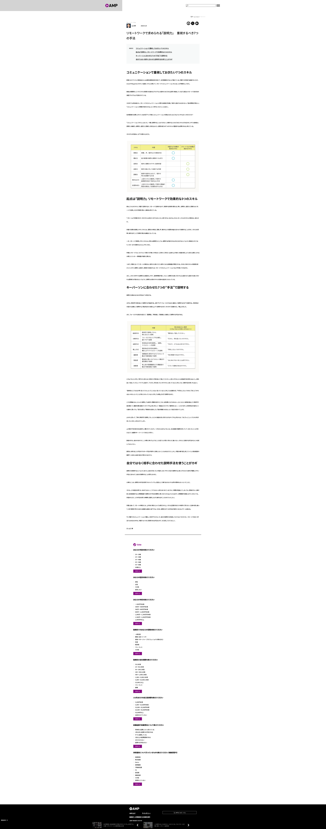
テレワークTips (132, 22)
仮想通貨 (138, 765)
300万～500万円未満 (141, 607)
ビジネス (196, 17)
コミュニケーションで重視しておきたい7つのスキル (152, 48)
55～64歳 (138, 565)
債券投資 (138, 775)
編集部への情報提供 (135, 817)
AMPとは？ (132, 813)
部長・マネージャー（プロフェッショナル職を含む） (149, 639)
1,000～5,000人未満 (141, 677)
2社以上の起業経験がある (143, 737)
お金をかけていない (141, 715)
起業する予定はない (141, 742)
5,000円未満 (139, 702)
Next (188, 825)
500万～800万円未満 (141, 609)
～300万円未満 (139, 604)
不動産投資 (138, 767)
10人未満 (138, 664)
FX (136, 770)
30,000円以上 (139, 712)
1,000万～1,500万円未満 (142, 614)
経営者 (137, 644)
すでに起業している (141, 735)
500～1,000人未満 (140, 675)
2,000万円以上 (139, 620)
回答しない (138, 590)
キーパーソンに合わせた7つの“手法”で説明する (151, 56)
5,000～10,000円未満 (141, 705)
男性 (136, 582)
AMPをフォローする (180, 812)
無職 (136, 687)
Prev (138, 825)
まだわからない (139, 740)
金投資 (137, 772)
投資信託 (138, 757)
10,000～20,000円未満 (142, 707)
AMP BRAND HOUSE (135, 821)
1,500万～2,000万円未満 (142, 617)
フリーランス (138, 647)
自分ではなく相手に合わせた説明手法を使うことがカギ (154, 59)
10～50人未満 (139, 667)
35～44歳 (138, 559)
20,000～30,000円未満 (142, 710)
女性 (136, 584)
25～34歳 (138, 557)
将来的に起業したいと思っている (144, 730)
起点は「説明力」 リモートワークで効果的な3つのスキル (154, 52)
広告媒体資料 (146, 817)
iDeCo (137, 762)
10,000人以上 (139, 682)
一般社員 (138, 634)
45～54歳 (138, 562)
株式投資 (138, 760)
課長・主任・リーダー (141, 637)
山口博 (134, 26)
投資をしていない (140, 780)
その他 (137, 587)
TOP (191, 17)
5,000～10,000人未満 (141, 680)
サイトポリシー (146, 813)
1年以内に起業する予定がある (144, 732)
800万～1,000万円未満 (142, 612)
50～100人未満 (139, 669)
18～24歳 (138, 554)
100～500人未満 (140, 672)
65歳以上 (138, 567)
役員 (136, 642)
